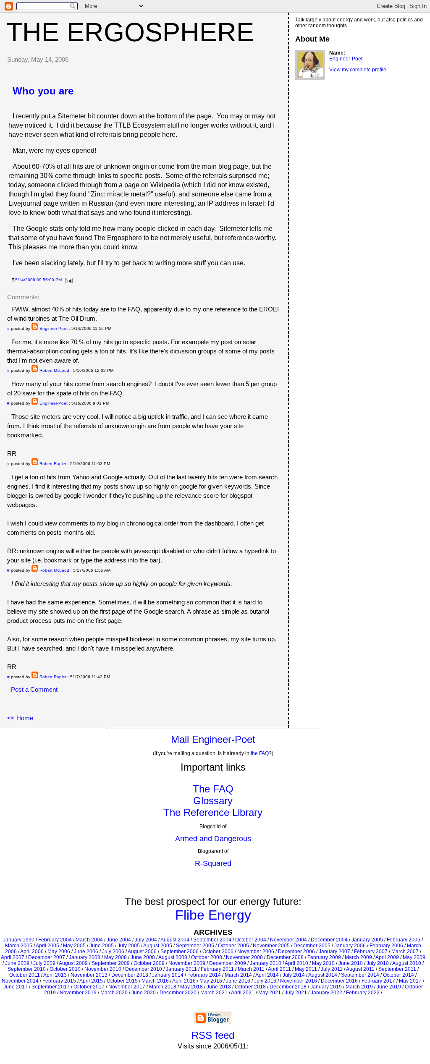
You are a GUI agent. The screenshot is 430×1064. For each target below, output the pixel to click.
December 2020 (178, 993)
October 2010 (65, 969)
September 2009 (111, 963)
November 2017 (126, 987)
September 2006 (179, 951)
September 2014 (360, 975)
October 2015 (122, 981)
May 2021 (269, 993)
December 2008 (285, 957)
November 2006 (255, 951)
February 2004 (55, 940)
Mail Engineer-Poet (213, 739)
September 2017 (50, 987)
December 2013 (129, 975)
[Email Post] (68, 279)
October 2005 (233, 946)
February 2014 (204, 975)
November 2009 (186, 963)
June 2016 (238, 981)
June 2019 (389, 987)
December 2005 (312, 946)
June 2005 (101, 946)
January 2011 (181, 969)
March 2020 (114, 993)
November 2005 (271, 946)
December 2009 (227, 963)
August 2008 (172, 957)
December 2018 (288, 987)
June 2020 (143, 993)
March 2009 (358, 957)
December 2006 (296, 951)
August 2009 (73, 963)
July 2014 (294, 975)
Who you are (43, 91)
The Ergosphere (130, 32)
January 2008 (84, 957)
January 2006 (350, 946)
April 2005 (47, 946)
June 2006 (86, 951)
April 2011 (279, 969)
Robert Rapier (52, 463)
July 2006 (113, 951)
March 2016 (155, 981)
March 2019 (359, 987)
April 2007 (12, 957)
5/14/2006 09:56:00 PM (38, 279)
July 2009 (44, 963)
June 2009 (17, 963)
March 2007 (405, 951)
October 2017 (89, 987)
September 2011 (397, 969)
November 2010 (102, 969)
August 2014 (322, 975)
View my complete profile (357, 70)
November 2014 (20, 981)
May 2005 (74, 946)
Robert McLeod (54, 370)
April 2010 (296, 963)
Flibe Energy (213, 915)
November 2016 (298, 981)
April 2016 (184, 981)
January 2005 (367, 940)
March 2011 (251, 969)
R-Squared (213, 863)
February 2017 (378, 981)
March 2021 (214, 993)
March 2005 (18, 946)
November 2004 (288, 940)
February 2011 (217, 969)
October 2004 (250, 940)
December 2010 (143, 969)
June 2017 (15, 987)
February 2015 (59, 981)
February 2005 (403, 940)
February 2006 (386, 946)
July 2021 (296, 993)
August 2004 (174, 940)
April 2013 (55, 975)
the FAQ (260, 753)
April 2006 (32, 951)
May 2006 (58, 951)
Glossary (213, 800)
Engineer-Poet (53, 328)
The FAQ (213, 789)
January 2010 (265, 963)
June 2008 (143, 957)
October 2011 (24, 975)
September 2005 (195, 946)
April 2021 (242, 993)
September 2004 (212, 940)
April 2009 (387, 957)
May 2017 (410, 981)
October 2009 (149, 963)
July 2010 (378, 963)
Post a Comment (34, 689)
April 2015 (91, 981)
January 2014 (168, 975)
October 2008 (206, 957)
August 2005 (157, 946)
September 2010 (27, 969)
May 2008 (115, 957)
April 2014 (267, 975)
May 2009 (414, 957)
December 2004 (329, 940)
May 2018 (191, 987)
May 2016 (210, 981)
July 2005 (129, 946)
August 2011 (360, 969)
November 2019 (78, 993)
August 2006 (142, 951)
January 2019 (326, 987)
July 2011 (332, 969)
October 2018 (250, 987)
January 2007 (334, 951)
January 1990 (18, 940)
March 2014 (238, 975)
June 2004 (119, 940)
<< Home (20, 718)
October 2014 (398, 975)
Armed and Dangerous (213, 838)
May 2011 (306, 969)
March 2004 (89, 940)
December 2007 (46, 957)
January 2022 (326, 993)
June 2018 (219, 987)
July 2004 (146, 940)
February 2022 (363, 993)
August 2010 (406, 963)
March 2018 (162, 987)
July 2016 (265, 981)
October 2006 (217, 951)
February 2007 (371, 951)
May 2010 (323, 963)
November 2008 (244, 957)
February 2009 (324, 957)
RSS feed (212, 1035)
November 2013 (89, 975)
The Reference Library (212, 812)
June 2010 (350, 963)
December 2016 (339, 981)
